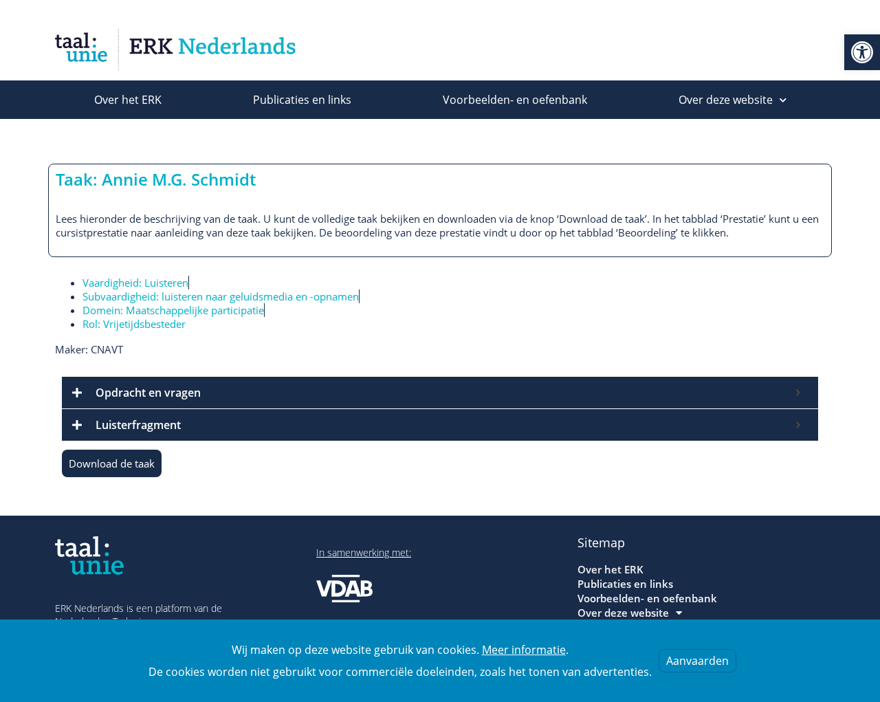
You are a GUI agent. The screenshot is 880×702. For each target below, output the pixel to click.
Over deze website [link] (726, 99)
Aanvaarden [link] (697, 660)
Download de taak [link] (112, 463)
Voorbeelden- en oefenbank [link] (515, 99)
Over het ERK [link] (128, 99)
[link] (862, 52)
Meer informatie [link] (524, 649)
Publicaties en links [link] (302, 99)
